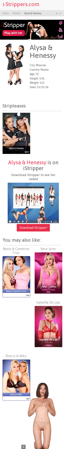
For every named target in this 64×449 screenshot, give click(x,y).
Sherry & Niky (15, 356)
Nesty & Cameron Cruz (16, 250)
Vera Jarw (48, 249)
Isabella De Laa (48, 302)
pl (57, 13)
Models (16, 13)
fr (60, 13)
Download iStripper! (33, 227)
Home (6, 13)
